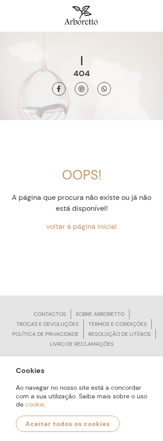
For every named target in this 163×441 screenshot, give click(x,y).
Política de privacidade (45, 334)
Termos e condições (117, 324)
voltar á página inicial (81, 226)
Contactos (50, 314)
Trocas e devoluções (47, 324)
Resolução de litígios (119, 334)
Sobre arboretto (100, 314)
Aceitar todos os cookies (67, 424)
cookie (34, 404)
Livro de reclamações (82, 344)
